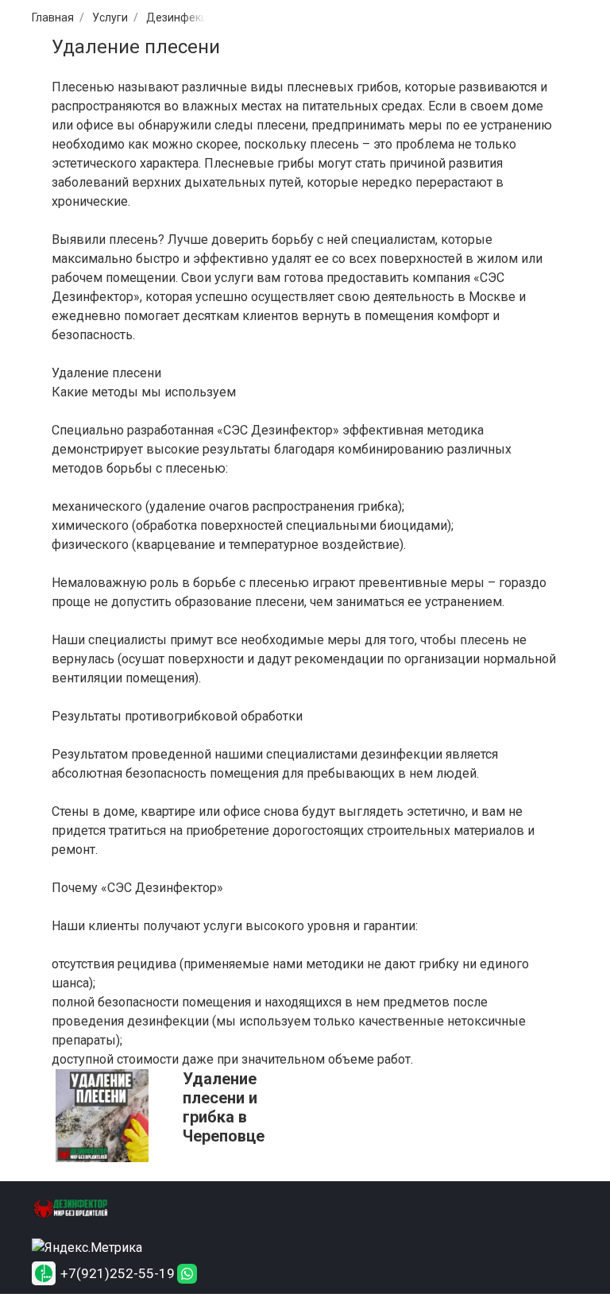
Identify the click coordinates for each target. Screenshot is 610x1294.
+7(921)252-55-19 (117, 1274)
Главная (53, 17)
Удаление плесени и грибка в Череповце (223, 1107)
